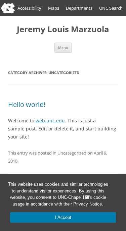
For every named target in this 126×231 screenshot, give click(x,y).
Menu (63, 47)
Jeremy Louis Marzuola (63, 29)
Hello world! (26, 104)
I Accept (63, 217)
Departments (79, 8)
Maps (53, 8)
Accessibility (29, 8)
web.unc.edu (50, 120)
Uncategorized (71, 153)
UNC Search (111, 8)
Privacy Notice (87, 204)
